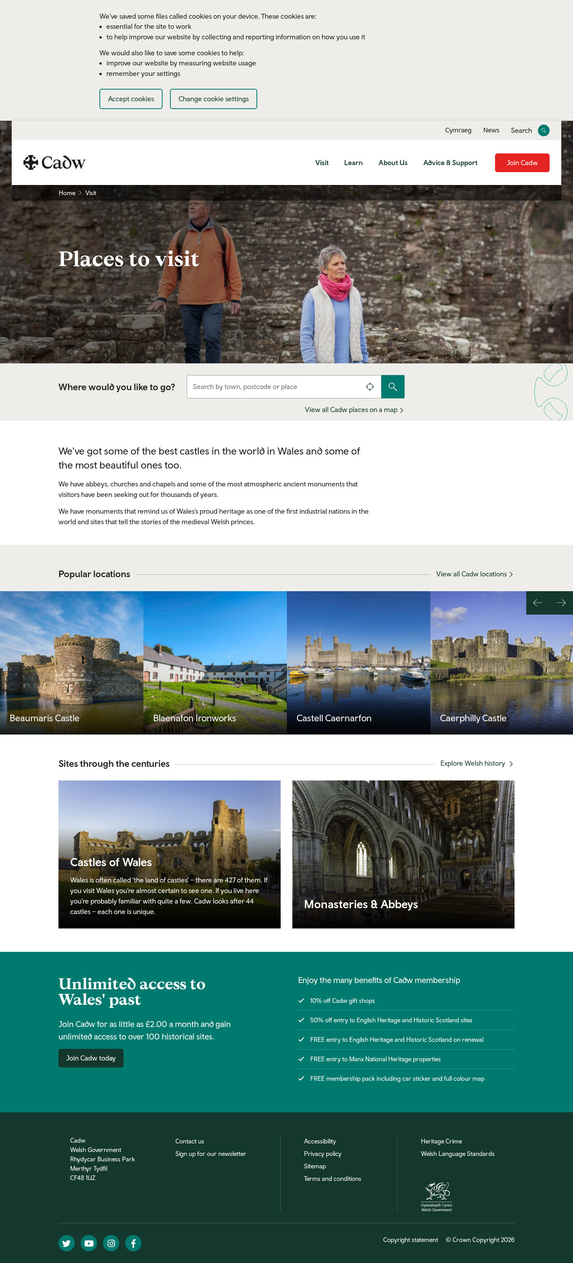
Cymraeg (458, 130)
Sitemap (315, 1166)
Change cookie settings (214, 99)
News (491, 130)
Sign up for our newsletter (210, 1153)
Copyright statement (410, 1239)
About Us (393, 163)
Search (521, 131)
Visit (322, 163)
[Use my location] (370, 386)
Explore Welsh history (473, 763)
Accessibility (320, 1141)
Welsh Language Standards (458, 1153)
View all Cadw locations (471, 574)
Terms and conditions (332, 1178)
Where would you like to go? (116, 387)
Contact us (189, 1141)
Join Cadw (522, 163)
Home (67, 192)
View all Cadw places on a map (352, 409)
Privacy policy (322, 1153)
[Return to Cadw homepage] (54, 162)
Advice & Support (450, 163)
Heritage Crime (441, 1141)
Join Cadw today (91, 1058)
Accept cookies (131, 99)
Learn (353, 163)
